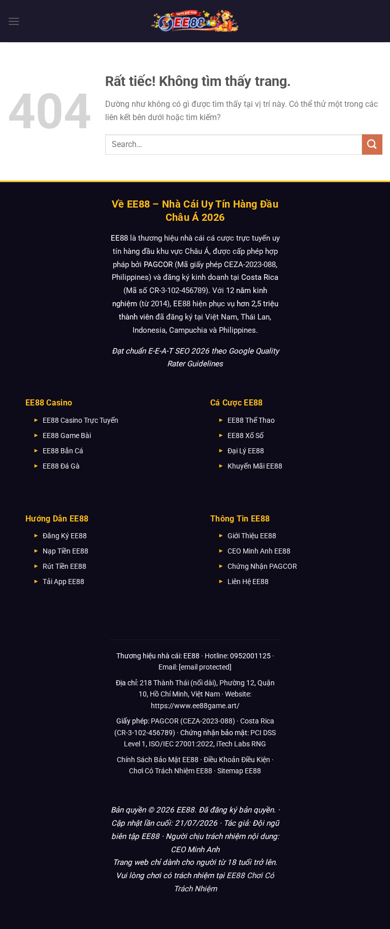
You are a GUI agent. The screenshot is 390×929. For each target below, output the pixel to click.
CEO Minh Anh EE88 (259, 551)
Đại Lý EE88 (246, 451)
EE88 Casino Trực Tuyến (80, 420)
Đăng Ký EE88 (65, 536)
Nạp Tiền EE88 (65, 551)
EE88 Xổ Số (246, 435)
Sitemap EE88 (239, 771)
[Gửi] (372, 144)
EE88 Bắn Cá (63, 451)
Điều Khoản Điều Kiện (237, 760)
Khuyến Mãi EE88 (255, 466)
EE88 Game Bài (67, 435)
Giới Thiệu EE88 (252, 536)
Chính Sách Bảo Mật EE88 (158, 760)
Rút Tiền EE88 (64, 566)
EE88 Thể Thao (251, 420)
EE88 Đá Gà (61, 466)
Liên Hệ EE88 (248, 581)
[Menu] (14, 21)
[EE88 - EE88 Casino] (195, 21)
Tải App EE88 (63, 581)
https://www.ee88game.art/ (195, 706)
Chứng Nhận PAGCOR (262, 566)
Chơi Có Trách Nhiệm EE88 (170, 771)
